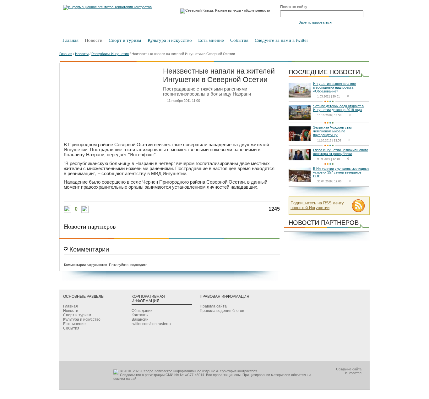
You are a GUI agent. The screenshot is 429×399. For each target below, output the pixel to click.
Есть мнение (211, 40)
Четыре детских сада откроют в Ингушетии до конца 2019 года (338, 108)
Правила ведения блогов (222, 310)
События (239, 40)
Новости (93, 40)
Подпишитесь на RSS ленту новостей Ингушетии (317, 205)
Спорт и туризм (125, 40)
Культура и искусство (170, 40)
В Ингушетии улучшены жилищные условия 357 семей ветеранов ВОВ (341, 172)
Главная (70, 40)
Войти (288, 22)
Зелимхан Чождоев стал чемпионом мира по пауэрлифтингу (332, 131)
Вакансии (140, 319)
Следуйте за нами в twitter (281, 40)
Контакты (140, 315)
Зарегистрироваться (315, 22)
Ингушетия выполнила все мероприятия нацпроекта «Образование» (334, 87)
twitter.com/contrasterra (151, 324)
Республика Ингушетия (110, 54)
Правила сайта (213, 306)
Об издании (142, 310)
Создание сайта (348, 369)
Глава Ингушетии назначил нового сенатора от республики (340, 152)
